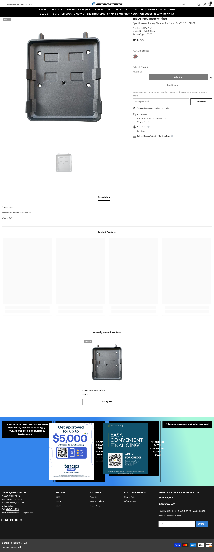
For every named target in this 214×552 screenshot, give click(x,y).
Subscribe (201, 101)
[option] (64, 79)
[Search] (189, 5)
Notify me (107, 401)
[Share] (210, 77)
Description (104, 197)
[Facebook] (1, 520)
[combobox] (187, 5)
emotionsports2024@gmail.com (20, 512)
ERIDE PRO (146, 27)
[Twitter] (21, 520)
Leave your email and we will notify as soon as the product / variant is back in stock (170, 94)
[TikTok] (11, 520)
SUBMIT (202, 523)
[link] (27, 307)
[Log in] (204, 4)
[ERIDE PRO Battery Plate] (107, 363)
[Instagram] (6, 520)
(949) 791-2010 (12, 509)
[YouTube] (16, 520)
